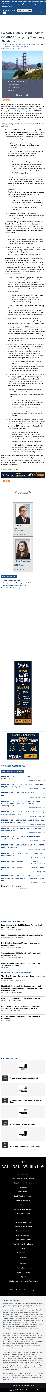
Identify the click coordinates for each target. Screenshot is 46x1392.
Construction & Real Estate (23, 1222)
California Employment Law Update (16, 47)
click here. (10, 1379)
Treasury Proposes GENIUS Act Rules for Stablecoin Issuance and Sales (21, 954)
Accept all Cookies (9, 10)
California (11, 90)
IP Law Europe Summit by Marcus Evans (25, 1146)
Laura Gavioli (18, 992)
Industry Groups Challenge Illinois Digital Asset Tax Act (22, 935)
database (5, 1311)
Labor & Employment (23, 1272)
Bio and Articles (19, 534)
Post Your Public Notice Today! (12, 771)
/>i (27, 95)
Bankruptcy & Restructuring (23, 1209)
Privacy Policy (17, 1307)
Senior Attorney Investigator (13, 580)
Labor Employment (13, 87)
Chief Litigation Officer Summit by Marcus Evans (26, 1101)
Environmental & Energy (23, 1235)
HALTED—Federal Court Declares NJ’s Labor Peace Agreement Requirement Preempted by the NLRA (20, 1007)
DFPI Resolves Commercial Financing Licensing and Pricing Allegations (20, 944)
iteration (30, 124)
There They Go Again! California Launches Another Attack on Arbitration (23, 977)
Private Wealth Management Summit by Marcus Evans (24, 1079)
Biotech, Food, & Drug (23, 1213)
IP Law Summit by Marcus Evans (22, 1124)
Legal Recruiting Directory (23, 1183)
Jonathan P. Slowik (20, 980)
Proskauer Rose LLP (36, 44)
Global (23, 1248)
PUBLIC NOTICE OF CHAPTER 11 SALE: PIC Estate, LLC (21, 861)
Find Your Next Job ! (9, 576)
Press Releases (23, 1192)
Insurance (23, 1263)
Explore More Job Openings (10, 588)
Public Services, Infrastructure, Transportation (23, 1281)
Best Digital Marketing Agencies (23, 1178)
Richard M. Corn (8, 992)
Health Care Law (23, 1253)
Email (18, 529)
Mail (21, 95)
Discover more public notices (10, 886)
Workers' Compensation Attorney (15, 585)
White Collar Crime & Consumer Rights (23, 1290)
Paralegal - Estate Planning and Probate (17, 583)
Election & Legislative (23, 1231)
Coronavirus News (13, 84)
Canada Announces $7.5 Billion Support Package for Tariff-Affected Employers (20, 964)
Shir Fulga (7, 967)
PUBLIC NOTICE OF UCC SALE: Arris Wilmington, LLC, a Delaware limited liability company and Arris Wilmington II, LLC (22, 878)
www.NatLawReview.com (10, 1312)
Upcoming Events (9, 1059)
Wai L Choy (7, 1000)
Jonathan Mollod (16, 1000)
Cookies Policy (7, 6)
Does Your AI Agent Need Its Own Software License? (21, 998)
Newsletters (23, 1187)
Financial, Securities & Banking (23, 1244)
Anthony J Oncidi (8, 980)
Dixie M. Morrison (22, 44)
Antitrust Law (23, 1205)
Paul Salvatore (8, 1010)
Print (17, 95)
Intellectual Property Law (23, 1268)
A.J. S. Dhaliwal (8, 929)
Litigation (23, 1277)
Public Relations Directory (23, 1196)
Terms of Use (6, 1307)
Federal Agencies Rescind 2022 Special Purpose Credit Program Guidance (21, 926)
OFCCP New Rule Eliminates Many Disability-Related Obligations (21, 1017)
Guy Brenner (7, 1020)
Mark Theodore (10, 44)
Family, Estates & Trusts (23, 1240)
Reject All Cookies (24, 10)
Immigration (23, 1257)
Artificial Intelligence (23, 1200)
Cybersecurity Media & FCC (23, 1226)
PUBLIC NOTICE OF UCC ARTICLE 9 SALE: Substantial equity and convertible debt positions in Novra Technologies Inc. (21, 803)
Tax (23, 1285)
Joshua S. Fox (17, 1010)
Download (24, 95)
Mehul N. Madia (18, 929)
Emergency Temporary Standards (20, 108)
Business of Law (23, 1218)
